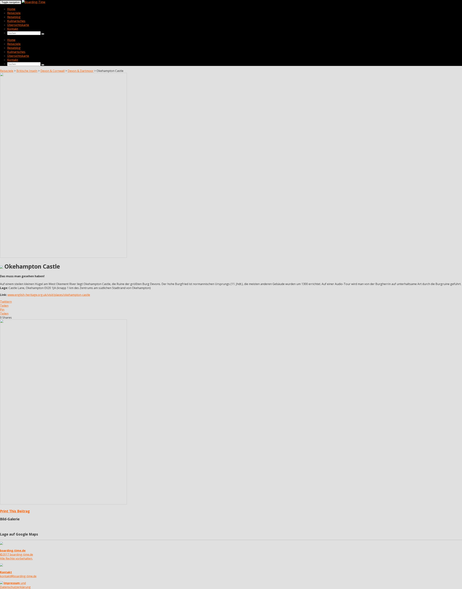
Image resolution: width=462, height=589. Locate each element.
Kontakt (12, 29)
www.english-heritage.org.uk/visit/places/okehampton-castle (49, 295)
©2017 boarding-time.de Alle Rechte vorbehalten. (16, 554)
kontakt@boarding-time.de (18, 574)
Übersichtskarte (18, 25)
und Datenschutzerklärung (15, 585)
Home (11, 9)
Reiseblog (14, 17)
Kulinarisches (16, 21)
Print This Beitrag (15, 511)
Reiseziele (14, 13)
